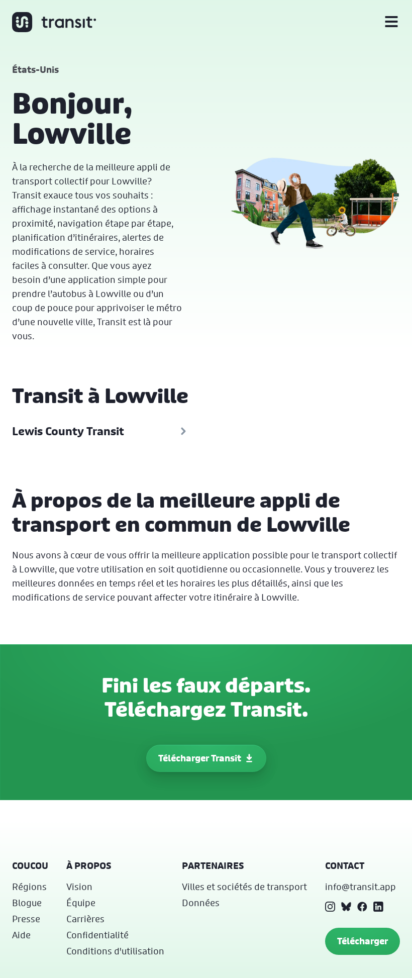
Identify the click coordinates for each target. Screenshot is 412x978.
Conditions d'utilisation (115, 950)
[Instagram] (330, 907)
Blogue (27, 902)
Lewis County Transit (68, 431)
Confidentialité (97, 934)
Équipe (80, 902)
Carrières (85, 918)
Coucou (30, 865)
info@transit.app (360, 886)
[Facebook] (362, 907)
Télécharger (362, 941)
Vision (79, 886)
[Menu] (391, 22)
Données (201, 902)
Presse (26, 918)
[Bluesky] (346, 906)
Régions (29, 886)
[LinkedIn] (378, 907)
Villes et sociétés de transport (244, 886)
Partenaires (213, 865)
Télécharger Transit (199, 758)
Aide (21, 934)
